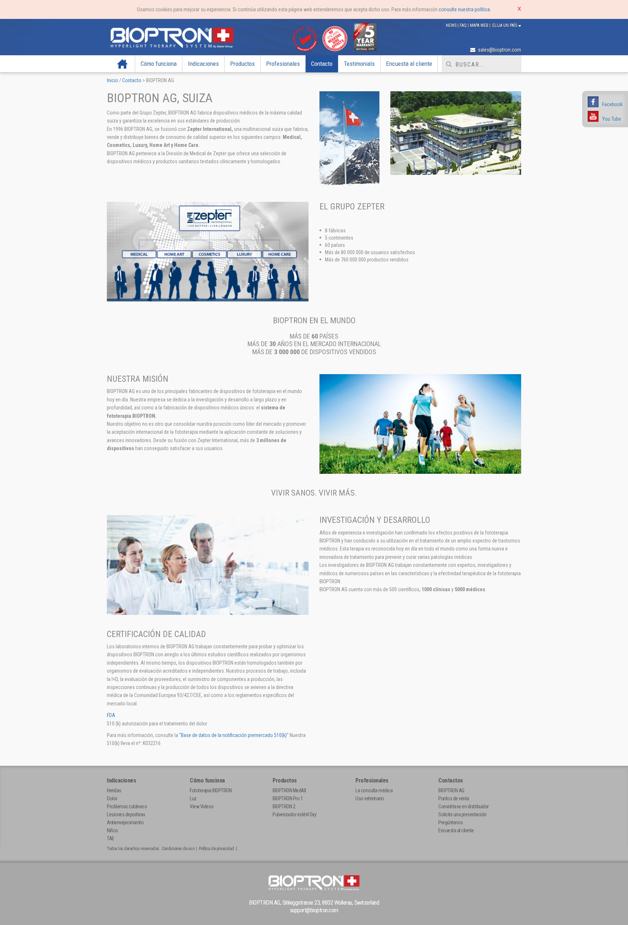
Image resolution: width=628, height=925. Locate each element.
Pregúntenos (450, 822)
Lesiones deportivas (126, 814)
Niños (112, 830)
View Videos (202, 806)
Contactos (450, 780)
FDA (111, 715)
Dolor (112, 798)
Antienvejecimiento (125, 822)
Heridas (114, 790)
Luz (193, 798)
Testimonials (359, 63)
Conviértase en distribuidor (463, 806)
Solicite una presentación (462, 814)
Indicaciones (203, 63)
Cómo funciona (159, 63)
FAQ (464, 25)
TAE (110, 838)
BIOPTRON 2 (284, 806)
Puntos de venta (453, 798)
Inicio (122, 63)
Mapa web (480, 25)
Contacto (322, 63)
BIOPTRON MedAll (289, 790)
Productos (242, 63)
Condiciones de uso (178, 848)
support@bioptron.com (314, 910)
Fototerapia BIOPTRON (211, 790)
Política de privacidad (216, 848)
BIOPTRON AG (451, 790)
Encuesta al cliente (409, 63)
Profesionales (283, 63)
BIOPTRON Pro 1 (288, 798)
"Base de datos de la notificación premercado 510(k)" (234, 735)
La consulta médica (373, 790)
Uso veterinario (369, 798)
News (452, 25)
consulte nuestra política (464, 9)
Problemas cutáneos (127, 806)
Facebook (612, 104)
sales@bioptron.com (499, 50)
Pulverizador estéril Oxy (294, 814)
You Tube (611, 119)
